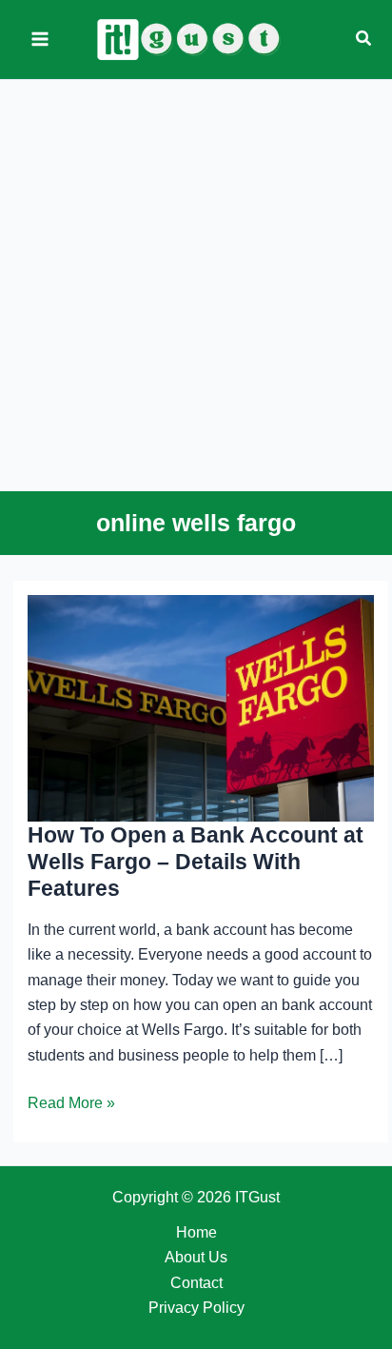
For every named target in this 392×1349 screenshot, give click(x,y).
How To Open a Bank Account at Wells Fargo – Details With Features (195, 862)
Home (196, 1232)
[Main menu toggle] (40, 39)
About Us (196, 1257)
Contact (196, 1283)
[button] (364, 39)
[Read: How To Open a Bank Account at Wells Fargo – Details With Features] (201, 707)
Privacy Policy (196, 1307)
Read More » (71, 1105)
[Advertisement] (196, 281)
